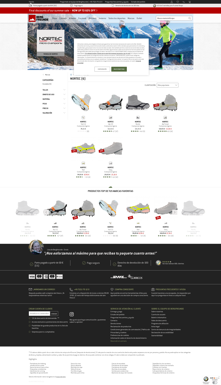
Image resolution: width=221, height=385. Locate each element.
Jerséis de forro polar (37, 365)
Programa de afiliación (160, 323)
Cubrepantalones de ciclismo (162, 371)
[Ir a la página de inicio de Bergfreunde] (39, 18)
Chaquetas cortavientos (38, 369)
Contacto (113, 320)
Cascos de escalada (118, 364)
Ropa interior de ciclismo (161, 369)
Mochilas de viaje (76, 367)
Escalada (82, 18)
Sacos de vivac (76, 364)
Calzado (63, 18)
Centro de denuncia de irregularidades (166, 329)
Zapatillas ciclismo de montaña (163, 365)
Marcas (131, 18)
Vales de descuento (159, 320)
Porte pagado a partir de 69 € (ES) (45, 5)
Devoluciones (115, 323)
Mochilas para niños (77, 373)
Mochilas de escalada (119, 369)
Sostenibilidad (157, 335)
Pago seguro (78, 5)
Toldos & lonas (75, 369)
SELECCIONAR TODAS (119, 69)
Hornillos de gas (76, 371)
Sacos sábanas (76, 365)
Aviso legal (155, 326)
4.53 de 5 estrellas (169, 5)
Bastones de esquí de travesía (122, 373)
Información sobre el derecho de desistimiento (128, 338)
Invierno (102, 18)
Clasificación (150, 85)
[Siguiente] (174, 212)
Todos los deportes (116, 18)
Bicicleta (92, 18)
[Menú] (219, 377)
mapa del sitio (60, 377)
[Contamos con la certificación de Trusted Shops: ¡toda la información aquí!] (158, 263)
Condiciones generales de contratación (125, 329)
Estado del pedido (117, 314)
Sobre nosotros (157, 311)
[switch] (214, 382)
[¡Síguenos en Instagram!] (73, 315)
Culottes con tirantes (160, 367)
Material (72, 18)
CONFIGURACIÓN (102, 69)
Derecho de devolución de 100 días (127, 5)
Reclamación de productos (120, 326)
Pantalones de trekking (38, 364)
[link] (54, 74)
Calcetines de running (37, 371)
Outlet (139, 18)
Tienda (31, 2)
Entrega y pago (116, 311)
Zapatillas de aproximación (39, 373)
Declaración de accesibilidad (162, 332)
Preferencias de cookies (119, 335)
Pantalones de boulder (119, 367)
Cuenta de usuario (158, 314)
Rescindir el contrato (118, 341)
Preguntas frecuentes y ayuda (122, 317)
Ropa (54, 18)
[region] (111, 56)
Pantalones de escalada (120, 365)
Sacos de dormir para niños (39, 367)
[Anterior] (46, 212)
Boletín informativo (158, 317)
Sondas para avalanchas (120, 371)
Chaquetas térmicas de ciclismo (163, 373)
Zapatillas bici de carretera (161, 364)
